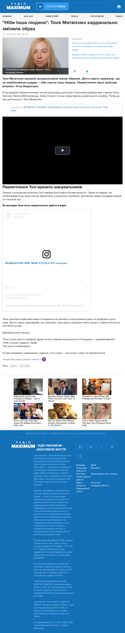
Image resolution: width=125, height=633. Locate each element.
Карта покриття (81, 484)
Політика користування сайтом (83, 476)
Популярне (97, 16)
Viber (44, 359)
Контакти (95, 468)
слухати (55, 6)
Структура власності (81, 469)
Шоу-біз (28, 16)
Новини (7, 16)
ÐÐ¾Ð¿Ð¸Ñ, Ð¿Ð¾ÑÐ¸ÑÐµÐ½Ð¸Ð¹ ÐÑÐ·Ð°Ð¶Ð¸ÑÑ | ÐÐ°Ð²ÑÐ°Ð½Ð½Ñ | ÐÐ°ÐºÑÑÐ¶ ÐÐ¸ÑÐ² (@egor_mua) (63, 305)
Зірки (13, 366)
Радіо (119, 16)
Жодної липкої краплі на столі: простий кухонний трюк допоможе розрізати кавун (95, 56)
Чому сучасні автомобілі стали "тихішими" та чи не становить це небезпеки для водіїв (95, 46)
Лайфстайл (52, 16)
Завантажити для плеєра (104, 473)
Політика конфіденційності (100, 484)
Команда (80, 465)
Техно (74, 16)
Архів (93, 465)
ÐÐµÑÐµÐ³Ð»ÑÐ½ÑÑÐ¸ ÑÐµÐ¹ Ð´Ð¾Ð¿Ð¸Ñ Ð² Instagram (36, 263)
